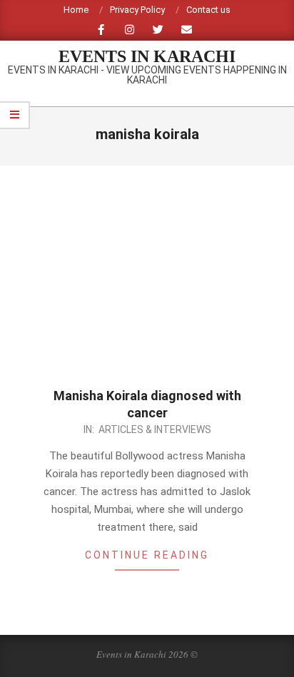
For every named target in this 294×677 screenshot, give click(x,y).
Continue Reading (147, 555)
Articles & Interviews (154, 429)
